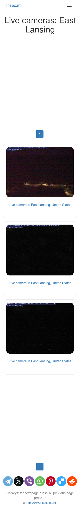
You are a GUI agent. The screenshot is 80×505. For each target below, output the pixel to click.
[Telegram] (8, 481)
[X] (19, 481)
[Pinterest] (51, 481)
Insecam (14, 5)
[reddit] (72, 481)
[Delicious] (61, 481)
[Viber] (29, 481)
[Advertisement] (40, 76)
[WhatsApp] (40, 481)
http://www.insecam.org (40, 502)
